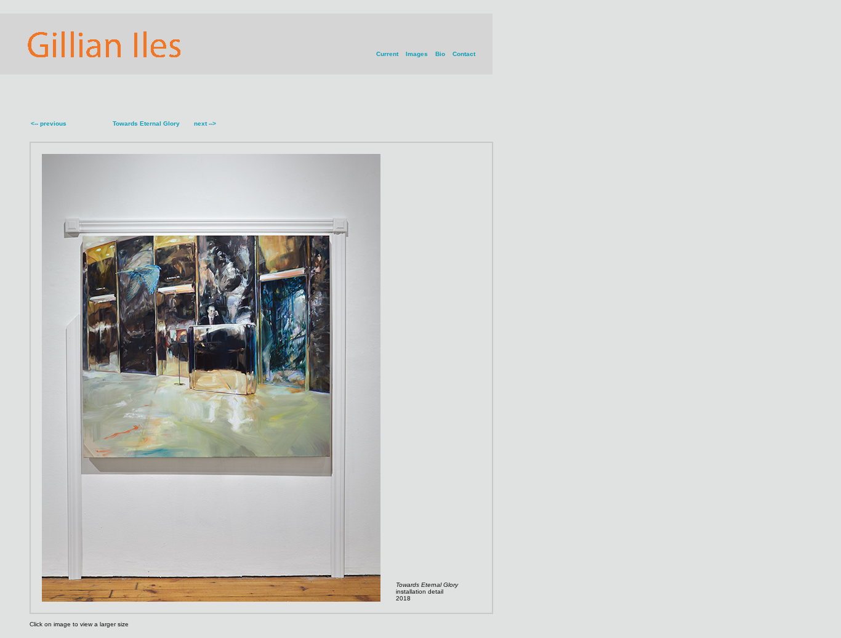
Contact (464, 53)
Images (417, 53)
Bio (440, 53)
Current (387, 53)
